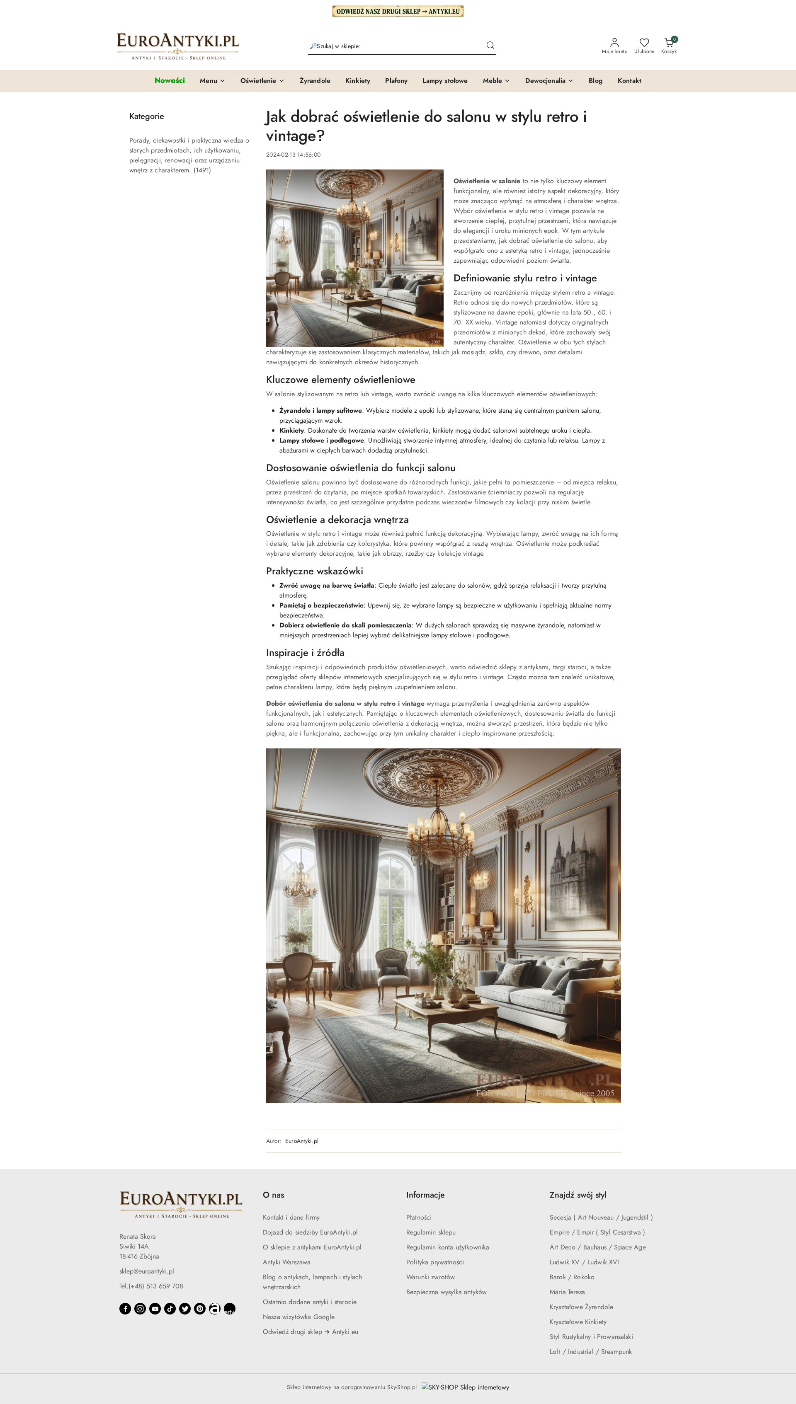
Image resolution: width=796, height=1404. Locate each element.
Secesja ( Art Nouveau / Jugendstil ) (601, 1217)
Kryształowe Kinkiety (578, 1322)
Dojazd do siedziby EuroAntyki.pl (310, 1232)
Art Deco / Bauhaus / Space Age (598, 1247)
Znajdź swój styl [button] (578, 1195)
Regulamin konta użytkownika (447, 1247)
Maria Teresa (567, 1292)
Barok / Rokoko (572, 1277)
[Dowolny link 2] (229, 1308)
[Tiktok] (170, 1308)
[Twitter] (185, 1308)
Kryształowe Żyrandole (581, 1307)
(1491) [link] (202, 170)
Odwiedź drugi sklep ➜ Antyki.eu (310, 1331)
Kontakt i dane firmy (291, 1217)
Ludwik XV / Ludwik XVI (584, 1262)
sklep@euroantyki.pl (146, 1271)
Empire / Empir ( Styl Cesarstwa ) (597, 1232)
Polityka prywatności (435, 1262)
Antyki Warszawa (287, 1262)
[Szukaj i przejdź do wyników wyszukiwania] (490, 46)
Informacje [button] (425, 1195)
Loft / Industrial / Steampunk (591, 1351)
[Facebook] (125, 1308)
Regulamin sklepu (431, 1232)
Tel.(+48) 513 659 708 (151, 1286)
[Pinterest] (200, 1308)
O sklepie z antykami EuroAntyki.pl (312, 1247)
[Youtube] (155, 1308)
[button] (213, 81)
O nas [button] (273, 1195)
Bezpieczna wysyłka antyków (446, 1292)
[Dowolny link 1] (215, 1308)
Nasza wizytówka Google (299, 1317)
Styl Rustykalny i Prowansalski (591, 1336)
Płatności (419, 1217)
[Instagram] (140, 1308)
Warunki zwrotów (430, 1277)
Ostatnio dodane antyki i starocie (310, 1302)
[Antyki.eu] (398, 10)
